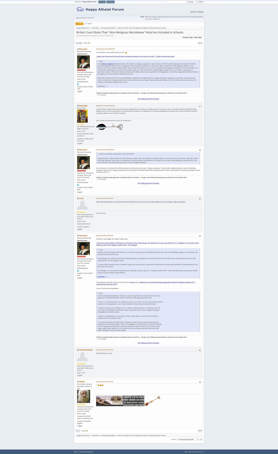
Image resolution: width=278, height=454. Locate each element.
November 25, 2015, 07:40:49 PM (105, 49)
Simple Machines (88, 451)
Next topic (198, 37)
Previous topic (188, 37)
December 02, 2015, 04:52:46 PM (105, 149)
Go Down (79, 43)
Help (186, 452)
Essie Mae (83, 106)
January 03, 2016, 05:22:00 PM (104, 198)
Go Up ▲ (201, 452)
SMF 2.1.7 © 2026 (78, 451)
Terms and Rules (193, 452)
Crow (81, 198)
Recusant (83, 49)
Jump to (173, 439)
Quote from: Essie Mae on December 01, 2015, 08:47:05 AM (116, 154)
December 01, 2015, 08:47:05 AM (105, 105)
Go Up (78, 431)
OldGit (82, 381)
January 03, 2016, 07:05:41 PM (104, 235)
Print (200, 43)
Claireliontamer (86, 350)
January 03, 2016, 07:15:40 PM (104, 350)
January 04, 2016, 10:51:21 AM (104, 381)
